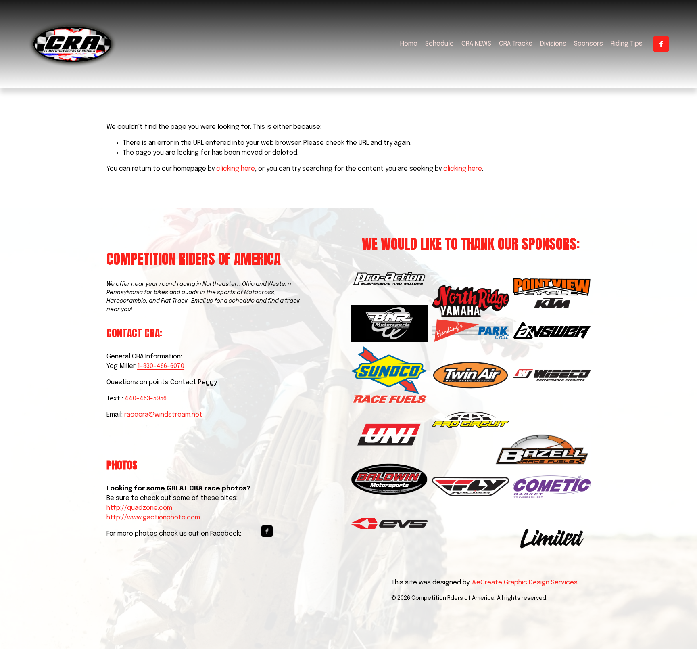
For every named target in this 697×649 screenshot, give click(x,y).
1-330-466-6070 (160, 366)
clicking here (235, 168)
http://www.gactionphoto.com (153, 517)
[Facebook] (661, 44)
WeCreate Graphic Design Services (524, 582)
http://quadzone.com (139, 508)
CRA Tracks (515, 43)
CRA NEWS (476, 43)
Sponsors (588, 43)
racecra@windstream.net (163, 414)
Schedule (439, 43)
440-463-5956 (146, 398)
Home (408, 43)
